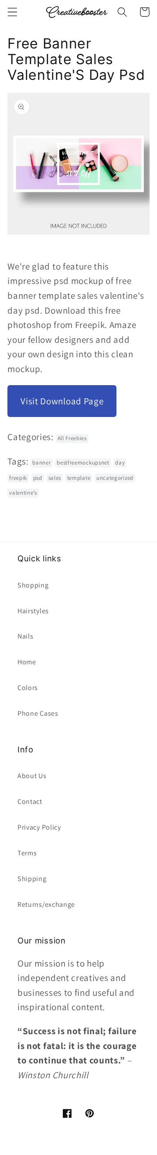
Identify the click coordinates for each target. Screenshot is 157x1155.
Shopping (33, 585)
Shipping (32, 878)
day (120, 462)
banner (41, 462)
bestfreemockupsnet (83, 462)
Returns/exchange (46, 904)
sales (54, 478)
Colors (27, 687)
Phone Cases (37, 713)
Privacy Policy (39, 827)
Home (26, 661)
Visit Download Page (61, 401)
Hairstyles (33, 610)
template (79, 478)
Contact (29, 801)
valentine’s (23, 492)
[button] (12, 12)
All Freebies (72, 438)
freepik (18, 478)
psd (37, 478)
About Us (32, 775)
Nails (25, 636)
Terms (27, 853)
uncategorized (114, 478)
